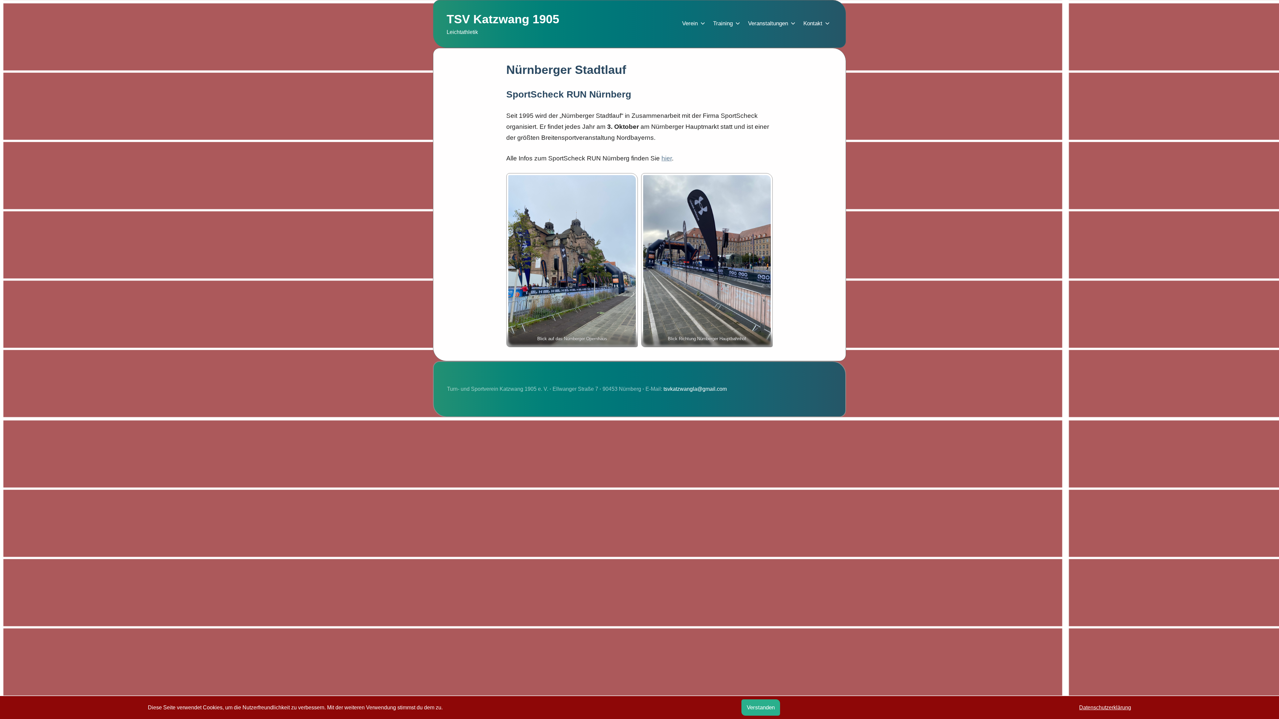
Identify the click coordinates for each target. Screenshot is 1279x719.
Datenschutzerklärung (1105, 707)
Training (723, 23)
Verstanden (761, 707)
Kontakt (812, 23)
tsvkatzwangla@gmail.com (695, 389)
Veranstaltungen (768, 23)
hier (666, 158)
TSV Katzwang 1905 (503, 19)
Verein (690, 23)
